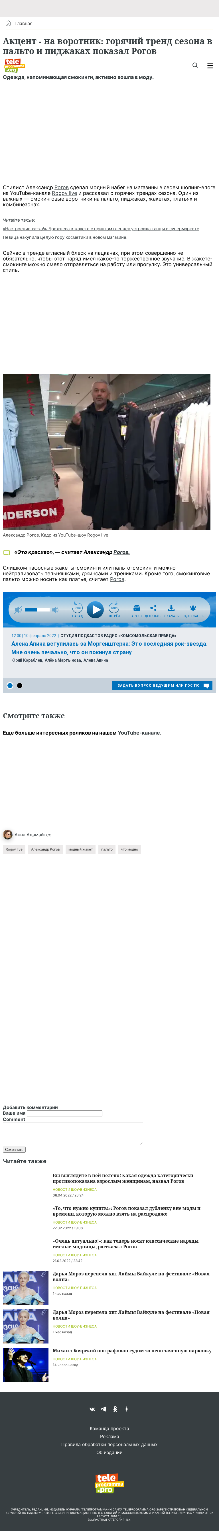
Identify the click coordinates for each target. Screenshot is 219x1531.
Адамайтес (39, 834)
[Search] (195, 65)
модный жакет (80, 849)
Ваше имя (14, 1113)
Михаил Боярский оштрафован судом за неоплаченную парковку (132, 1350)
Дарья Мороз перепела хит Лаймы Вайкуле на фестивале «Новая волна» (131, 1276)
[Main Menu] (210, 65)
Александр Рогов (45, 849)
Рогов (61, 187)
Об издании (109, 1452)
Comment (14, 1119)
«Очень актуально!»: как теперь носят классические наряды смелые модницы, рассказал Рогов (125, 1244)
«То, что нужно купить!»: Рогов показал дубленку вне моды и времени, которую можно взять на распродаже (126, 1211)
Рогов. (121, 552)
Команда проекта (109, 1428)
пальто (107, 849)
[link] (106, 452)
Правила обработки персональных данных (109, 1444)
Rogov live (64, 193)
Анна (20, 834)
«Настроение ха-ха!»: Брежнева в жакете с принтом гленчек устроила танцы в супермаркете (101, 228)
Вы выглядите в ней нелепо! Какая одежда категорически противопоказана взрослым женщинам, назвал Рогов (123, 1178)
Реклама (109, 1436)
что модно (129, 849)
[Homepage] (14, 65)
